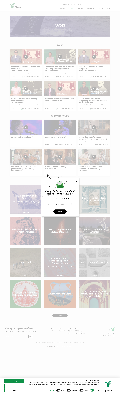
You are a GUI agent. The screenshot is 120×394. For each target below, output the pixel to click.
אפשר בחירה (14, 385)
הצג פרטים (51, 390)
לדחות (14, 390)
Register (60, 211)
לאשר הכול (14, 381)
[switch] (82, 390)
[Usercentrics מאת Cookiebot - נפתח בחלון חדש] (108, 391)
